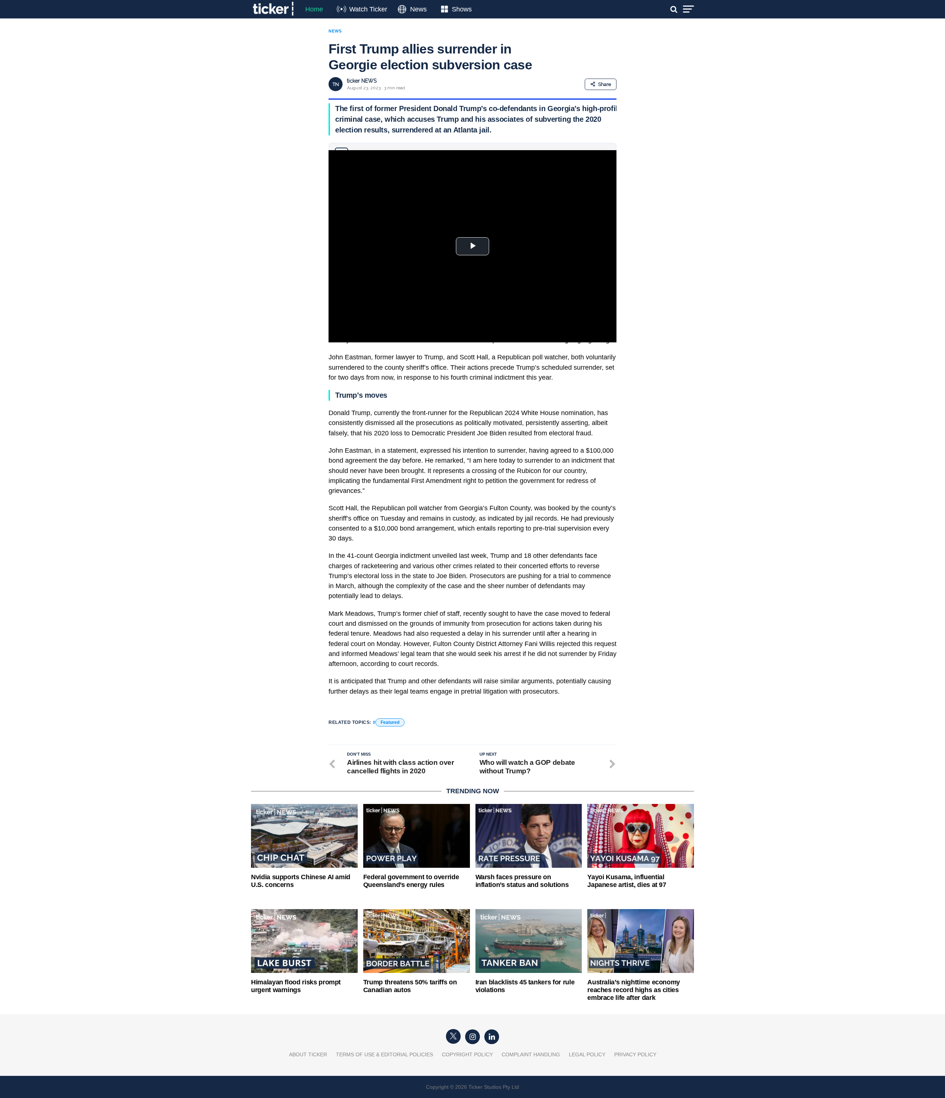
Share (604, 84)
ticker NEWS (362, 81)
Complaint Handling (531, 1054)
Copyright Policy (467, 1054)
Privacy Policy (635, 1054)
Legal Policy (587, 1054)
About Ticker (308, 1054)
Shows (462, 9)
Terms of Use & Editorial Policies (384, 1054)
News (418, 9)
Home (314, 9)
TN (336, 84)
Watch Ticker (368, 9)
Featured (390, 722)
